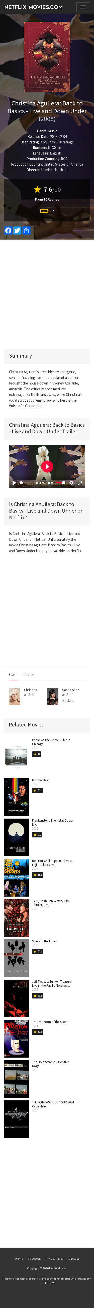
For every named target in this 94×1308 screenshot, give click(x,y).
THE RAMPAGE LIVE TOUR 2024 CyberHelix (53, 1104)
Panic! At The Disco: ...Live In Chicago (51, 742)
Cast (13, 674)
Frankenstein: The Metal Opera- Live (53, 822)
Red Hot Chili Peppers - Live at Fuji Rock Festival (52, 863)
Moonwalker (40, 780)
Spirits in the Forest (44, 941)
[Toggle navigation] (83, 7)
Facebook (34, 1258)
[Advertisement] (47, 294)
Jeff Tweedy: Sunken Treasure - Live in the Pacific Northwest (52, 983)
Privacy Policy (54, 1258)
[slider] (26, 482)
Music (52, 131)
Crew (28, 674)
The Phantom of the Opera (50, 1022)
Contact (74, 1258)
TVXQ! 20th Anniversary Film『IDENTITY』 (51, 903)
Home (19, 1258)
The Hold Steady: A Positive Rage (50, 1064)
